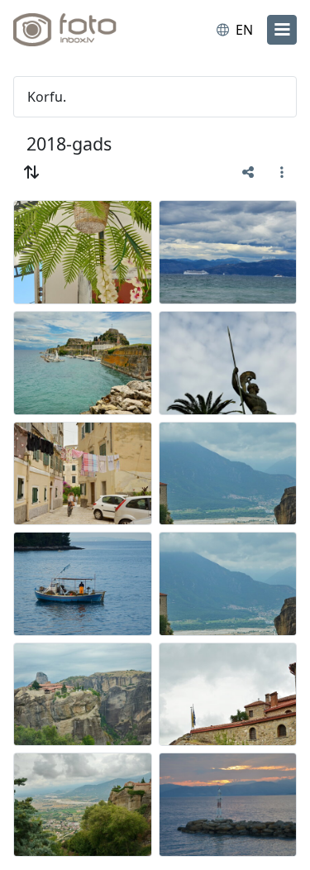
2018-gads (69, 143)
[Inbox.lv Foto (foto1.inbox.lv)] (81, 29)
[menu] (282, 30)
